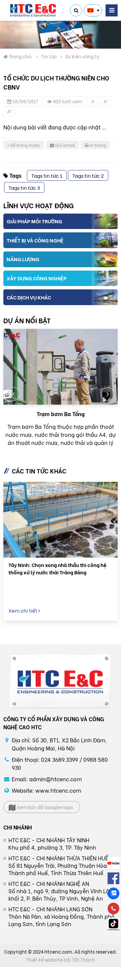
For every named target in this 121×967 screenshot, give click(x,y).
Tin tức (49, 56)
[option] (60, 388)
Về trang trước (24, 144)
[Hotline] (113, 908)
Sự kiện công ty (82, 56)
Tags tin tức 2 (88, 175)
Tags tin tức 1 (46, 175)
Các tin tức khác (39, 470)
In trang (97, 144)
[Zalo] (113, 893)
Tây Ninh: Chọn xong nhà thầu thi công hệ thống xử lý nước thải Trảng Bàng (57, 568)
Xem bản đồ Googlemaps (44, 806)
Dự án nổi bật (27, 320)
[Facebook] (113, 878)
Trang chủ (19, 56)
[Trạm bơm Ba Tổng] (60, 367)
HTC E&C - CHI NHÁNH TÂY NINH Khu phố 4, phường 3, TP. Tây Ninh (52, 843)
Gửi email (64, 144)
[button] (13, 394)
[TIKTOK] (113, 924)
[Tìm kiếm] (76, 10)
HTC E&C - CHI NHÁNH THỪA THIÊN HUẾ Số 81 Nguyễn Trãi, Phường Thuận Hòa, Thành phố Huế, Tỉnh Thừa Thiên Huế (58, 865)
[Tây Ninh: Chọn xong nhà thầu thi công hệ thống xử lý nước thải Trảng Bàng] (60, 520)
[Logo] (33, 10)
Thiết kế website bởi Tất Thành (60, 959)
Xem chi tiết (23, 610)
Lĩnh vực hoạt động (38, 205)
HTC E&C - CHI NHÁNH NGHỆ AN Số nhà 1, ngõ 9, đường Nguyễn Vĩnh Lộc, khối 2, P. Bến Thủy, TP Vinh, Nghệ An (61, 891)
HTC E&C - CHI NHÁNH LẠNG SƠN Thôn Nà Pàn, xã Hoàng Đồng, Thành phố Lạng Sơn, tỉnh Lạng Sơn (61, 916)
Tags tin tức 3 (24, 187)
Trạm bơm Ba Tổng (61, 413)
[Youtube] (113, 863)
